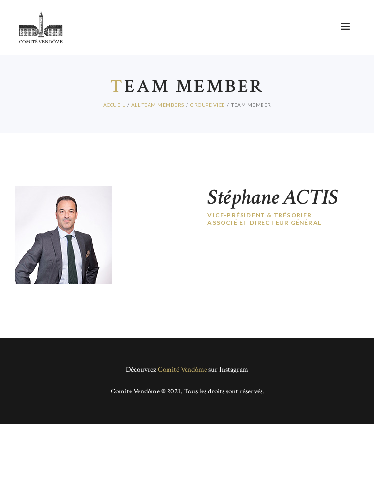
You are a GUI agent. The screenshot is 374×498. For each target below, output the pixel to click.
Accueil (114, 104)
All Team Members (157, 104)
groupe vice (207, 104)
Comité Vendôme (182, 369)
